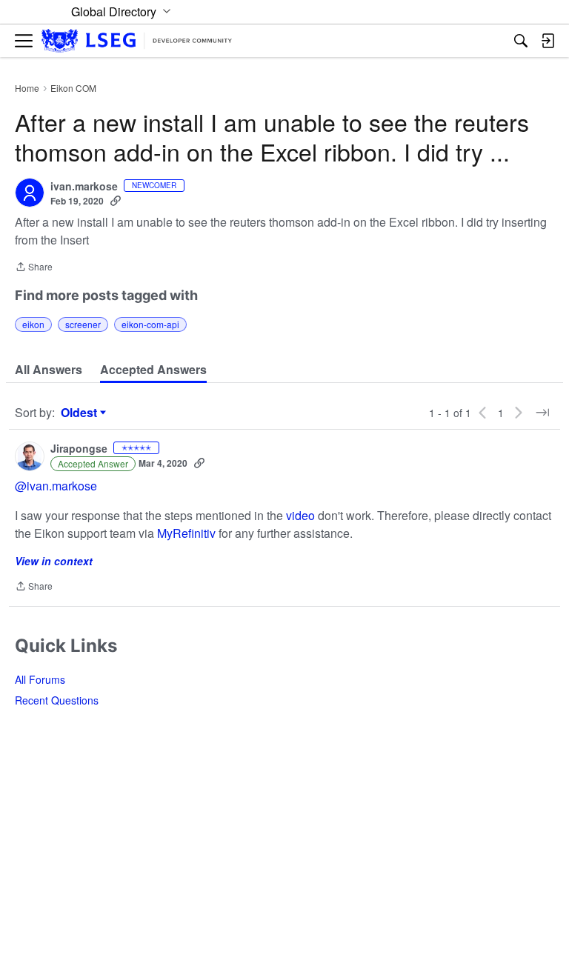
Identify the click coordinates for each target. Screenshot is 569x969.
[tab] (48, 369)
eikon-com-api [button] (150, 324)
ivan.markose (84, 186)
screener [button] (83, 324)
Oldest (81, 413)
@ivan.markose (56, 485)
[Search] (521, 40)
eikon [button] (33, 324)
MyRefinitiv (188, 533)
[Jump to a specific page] (542, 412)
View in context (54, 560)
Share (34, 268)
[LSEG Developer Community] (136, 41)
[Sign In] (547, 40)
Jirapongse (78, 449)
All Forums (40, 679)
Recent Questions (57, 700)
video (300, 515)
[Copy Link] (115, 200)
